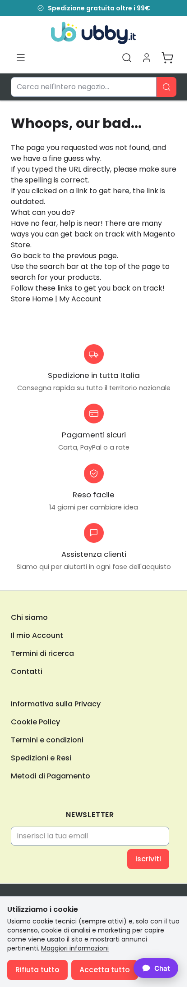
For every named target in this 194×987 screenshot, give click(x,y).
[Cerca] (166, 87)
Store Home (32, 299)
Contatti (26, 671)
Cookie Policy (35, 722)
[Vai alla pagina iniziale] (93, 33)
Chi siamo (29, 617)
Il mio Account (37, 635)
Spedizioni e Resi (41, 758)
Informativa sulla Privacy (56, 704)
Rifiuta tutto (37, 969)
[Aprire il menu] (21, 58)
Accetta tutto (104, 969)
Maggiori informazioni (75, 948)
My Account (80, 299)
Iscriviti (148, 859)
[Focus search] (127, 58)
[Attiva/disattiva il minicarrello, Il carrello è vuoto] (167, 58)
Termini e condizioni (47, 740)
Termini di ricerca (42, 653)
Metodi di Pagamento (50, 776)
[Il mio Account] (147, 58)
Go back (26, 255)
